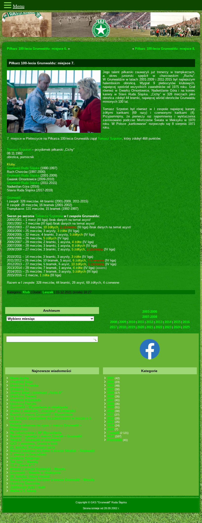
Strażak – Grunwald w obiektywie (35, 440)
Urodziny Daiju (21, 382)
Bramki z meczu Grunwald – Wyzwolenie (41, 414)
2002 (110, 382)
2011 (140, 322)
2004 (110, 389)
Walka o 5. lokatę (23, 491)
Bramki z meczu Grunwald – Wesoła (37, 469)
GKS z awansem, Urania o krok (33, 443)
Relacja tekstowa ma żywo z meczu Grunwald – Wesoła (52, 480)
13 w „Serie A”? (22, 465)
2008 (113, 322)
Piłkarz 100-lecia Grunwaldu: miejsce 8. (165, 48)
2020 (140, 327)
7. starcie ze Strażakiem (28, 454)
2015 (177, 322)
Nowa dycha (19, 378)
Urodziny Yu (19, 389)
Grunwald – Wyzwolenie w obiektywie (38, 407)
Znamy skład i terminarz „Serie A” (36, 392)
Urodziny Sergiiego (25, 458)
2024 (177, 327)
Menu (18, 6)
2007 (110, 400)
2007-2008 (149, 317)
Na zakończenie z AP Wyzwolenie (35, 433)
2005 (110, 392)
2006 (110, 396)
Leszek (48, 292)
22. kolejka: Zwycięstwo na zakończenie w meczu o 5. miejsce (50, 420)
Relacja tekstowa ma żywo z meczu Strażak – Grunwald (52, 451)
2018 (122, 327)
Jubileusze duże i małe (27, 487)
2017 (113, 327)
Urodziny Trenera (23, 396)
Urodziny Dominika (24, 483)
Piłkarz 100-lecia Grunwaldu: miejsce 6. (37, 48)
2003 (110, 385)
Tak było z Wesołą (24, 462)
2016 (186, 322)
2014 (168, 322)
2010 (131, 322)
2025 (186, 327)
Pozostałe (114, 440)
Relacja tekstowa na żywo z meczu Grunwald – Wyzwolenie (45, 427)
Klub (26, 292)
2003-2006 (149, 311)
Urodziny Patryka (23, 404)
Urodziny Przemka (24, 385)
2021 (149, 327)
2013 (158, 322)
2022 (158, 327)
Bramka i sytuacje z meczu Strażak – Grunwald (46, 436)
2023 (168, 327)
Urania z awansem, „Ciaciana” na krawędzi (43, 411)
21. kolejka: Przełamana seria (32, 447)
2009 (122, 322)
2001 (110, 378)
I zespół (113, 433)
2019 (131, 327)
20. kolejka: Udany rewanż (30, 476)
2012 (149, 322)
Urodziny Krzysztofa (25, 400)
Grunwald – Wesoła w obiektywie (35, 472)
